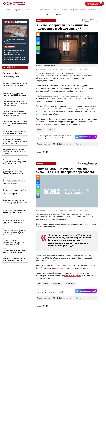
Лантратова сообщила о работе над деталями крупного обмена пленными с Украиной (14, 192)
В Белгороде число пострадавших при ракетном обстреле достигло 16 (13, 242)
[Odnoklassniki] (38, 34)
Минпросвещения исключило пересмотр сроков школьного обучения (14, 151)
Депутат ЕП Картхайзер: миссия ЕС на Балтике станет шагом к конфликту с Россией (14, 182)
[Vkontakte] (38, 39)
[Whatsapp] (38, 48)
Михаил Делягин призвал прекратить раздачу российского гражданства (14, 52)
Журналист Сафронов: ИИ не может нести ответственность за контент (15, 59)
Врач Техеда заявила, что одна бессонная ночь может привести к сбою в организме (15, 103)
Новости (11, 47)
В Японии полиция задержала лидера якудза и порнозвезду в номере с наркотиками (14, 113)
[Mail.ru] (38, 52)
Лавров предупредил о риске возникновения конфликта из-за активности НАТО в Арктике (15, 202)
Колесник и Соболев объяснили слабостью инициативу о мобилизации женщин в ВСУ (14, 212)
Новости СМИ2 (42, 152)
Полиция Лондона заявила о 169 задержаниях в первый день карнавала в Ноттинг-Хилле (15, 85)
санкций (39, 109)
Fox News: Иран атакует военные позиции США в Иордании (15, 132)
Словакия (70, 284)
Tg (80, 144)
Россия (41, 130)
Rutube (71, 144)
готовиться (61, 265)
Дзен (62, 144)
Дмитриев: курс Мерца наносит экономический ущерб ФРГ (14, 259)
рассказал (57, 268)
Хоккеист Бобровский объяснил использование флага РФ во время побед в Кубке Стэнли (14, 232)
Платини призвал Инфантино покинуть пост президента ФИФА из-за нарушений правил (14, 222)
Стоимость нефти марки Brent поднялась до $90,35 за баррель (14, 94)
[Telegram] (38, 43)
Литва (52, 130)
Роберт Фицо (43, 284)
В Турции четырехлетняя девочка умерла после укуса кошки (15, 251)
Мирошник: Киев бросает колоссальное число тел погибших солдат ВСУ (12, 75)
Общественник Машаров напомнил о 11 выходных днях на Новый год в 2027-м (15, 141)
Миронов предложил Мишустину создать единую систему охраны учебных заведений (15, 162)
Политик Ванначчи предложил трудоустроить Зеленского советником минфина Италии (14, 172)
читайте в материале (44, 124)
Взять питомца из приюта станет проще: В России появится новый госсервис (15, 123)
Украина (57, 284)
